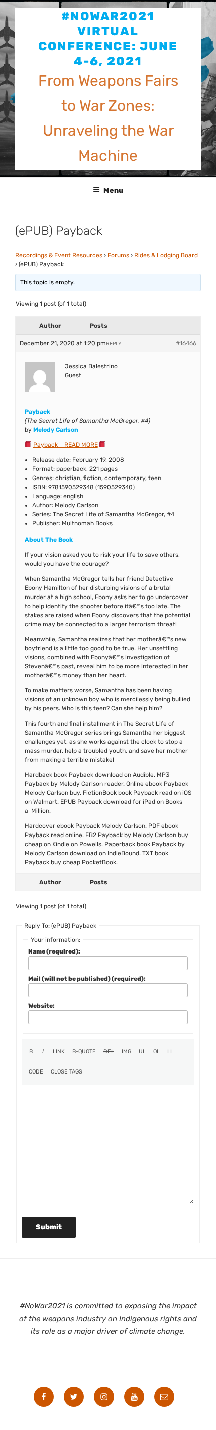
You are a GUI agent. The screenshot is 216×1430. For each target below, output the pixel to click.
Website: (41, 1005)
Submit (49, 1227)
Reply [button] (113, 344)
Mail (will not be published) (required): (87, 978)
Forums (118, 255)
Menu (113, 190)
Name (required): (54, 951)
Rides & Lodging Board (166, 255)
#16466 (186, 343)
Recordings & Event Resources (58, 255)
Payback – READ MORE (65, 444)
